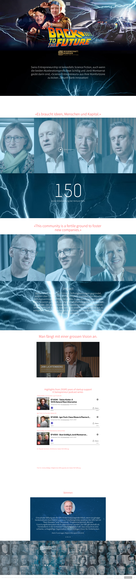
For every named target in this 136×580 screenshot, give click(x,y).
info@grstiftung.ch (49, 560)
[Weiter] (103, 519)
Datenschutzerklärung (87, 577)
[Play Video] (68, 359)
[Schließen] (134, 577)
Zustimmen (128, 577)
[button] (68, 4)
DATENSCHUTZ (77, 565)
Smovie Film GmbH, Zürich (80, 562)
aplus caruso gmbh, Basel (79, 561)
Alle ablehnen (119, 577)
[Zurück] (32, 519)
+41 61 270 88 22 (50, 558)
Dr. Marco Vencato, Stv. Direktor (81, 556)
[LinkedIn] (50, 565)
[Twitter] (47, 565)
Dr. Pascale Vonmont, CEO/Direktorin (82, 554)
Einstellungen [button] (110, 577)
